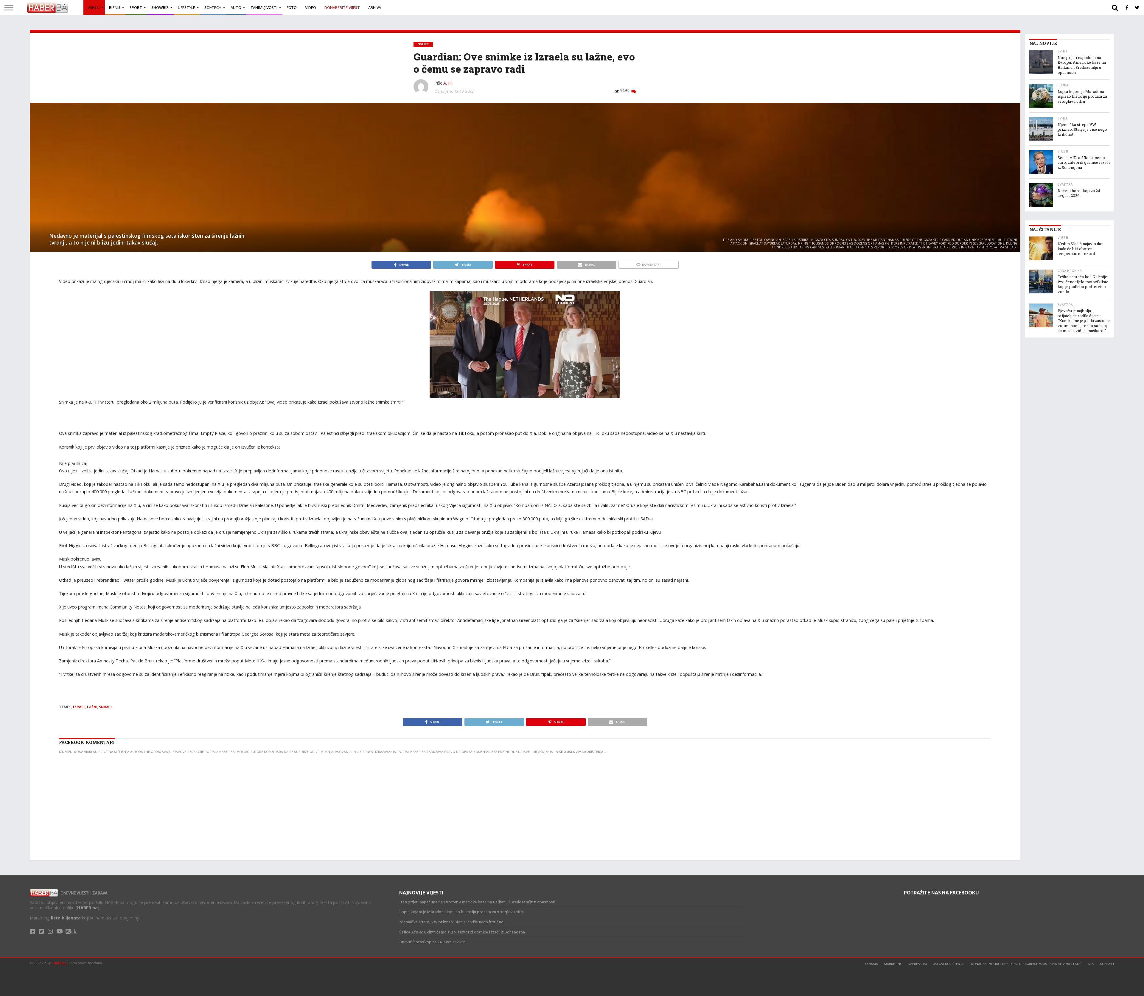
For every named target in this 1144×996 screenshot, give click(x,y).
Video (310, 7)
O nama (871, 964)
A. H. (447, 83)
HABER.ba (87, 908)
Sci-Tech (212, 7)
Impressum (917, 964)
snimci (105, 707)
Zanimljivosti (264, 7)
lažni (92, 707)
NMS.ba (60, 963)
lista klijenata (66, 918)
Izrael (79, 707)
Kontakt (1107, 964)
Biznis (114, 7)
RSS (1091, 964)
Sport (136, 7)
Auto (236, 7)
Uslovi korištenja (948, 964)
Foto (292, 7)
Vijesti (94, 7)
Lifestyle (186, 7)
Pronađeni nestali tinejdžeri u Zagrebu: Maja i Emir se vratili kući (1025, 964)
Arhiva (374, 7)
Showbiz (160, 7)
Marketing (893, 964)
